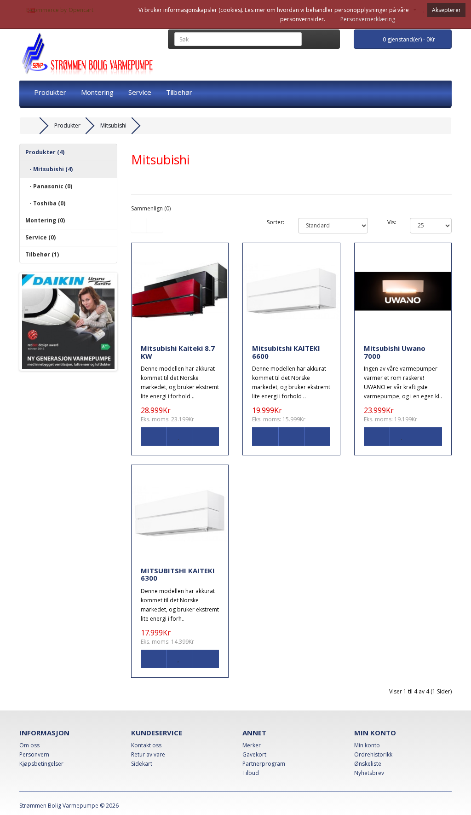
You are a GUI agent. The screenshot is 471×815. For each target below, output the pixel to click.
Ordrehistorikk (373, 754)
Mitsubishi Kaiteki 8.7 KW (178, 352)
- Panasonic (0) (48, 186)
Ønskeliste (367, 764)
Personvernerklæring (367, 19)
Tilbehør (179, 92)
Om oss (29, 745)
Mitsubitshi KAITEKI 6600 (286, 352)
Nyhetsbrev (369, 773)
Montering (97, 92)
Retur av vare (148, 754)
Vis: (391, 222)
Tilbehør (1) (42, 254)
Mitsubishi (113, 125)
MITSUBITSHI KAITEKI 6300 (178, 574)
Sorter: (275, 222)
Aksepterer (446, 10)
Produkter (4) (44, 152)
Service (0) (40, 237)
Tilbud (250, 773)
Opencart (81, 10)
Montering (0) (45, 220)
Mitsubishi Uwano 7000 (394, 352)
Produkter (50, 92)
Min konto (367, 745)
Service (139, 92)
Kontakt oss (146, 745)
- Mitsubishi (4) (49, 169)
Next (129, 322)
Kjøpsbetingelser (41, 764)
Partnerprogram (263, 764)
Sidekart (141, 764)
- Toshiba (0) (45, 203)
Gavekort (254, 754)
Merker (251, 745)
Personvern (34, 754)
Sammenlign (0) (151, 208)
